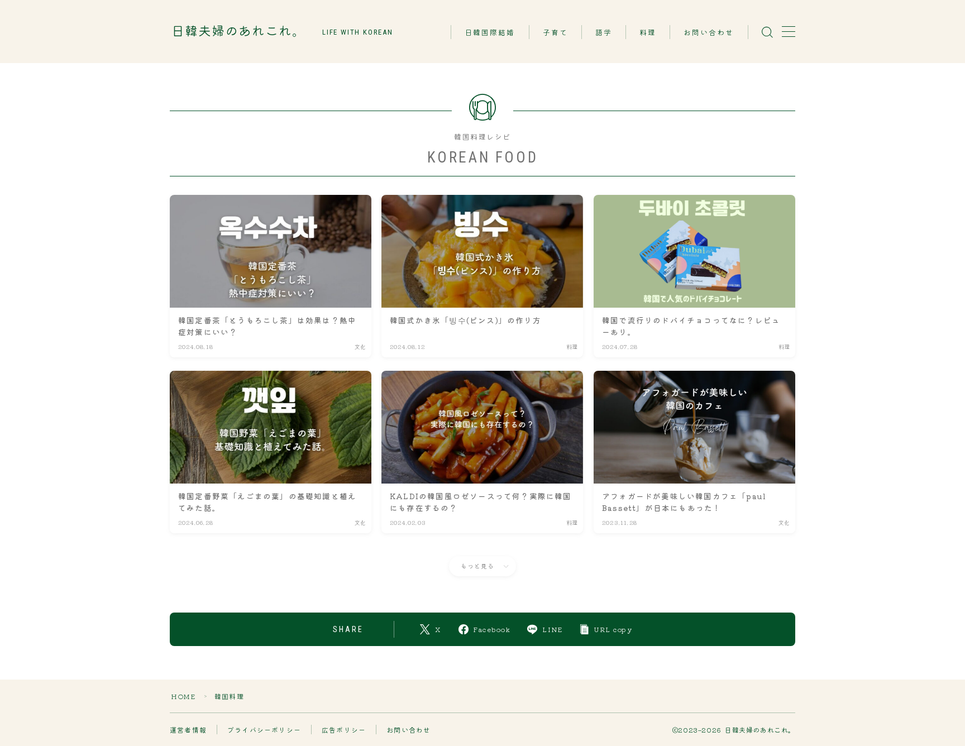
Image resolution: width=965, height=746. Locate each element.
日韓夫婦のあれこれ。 (238, 32)
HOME (183, 696)
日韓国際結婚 (490, 32)
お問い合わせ (709, 32)
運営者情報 (188, 729)
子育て (555, 32)
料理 (647, 32)
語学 (603, 32)
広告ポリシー (344, 729)
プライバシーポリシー (264, 729)
